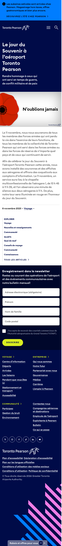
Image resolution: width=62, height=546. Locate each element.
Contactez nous (41, 403)
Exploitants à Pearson (45, 420)
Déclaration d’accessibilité (38, 458)
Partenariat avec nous (45, 370)
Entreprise (40, 357)
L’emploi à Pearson (43, 388)
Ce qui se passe (41, 429)
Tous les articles (15, 259)
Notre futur (39, 366)
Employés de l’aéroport (45, 416)
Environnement (10, 417)
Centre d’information (13, 361)
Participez (7, 408)
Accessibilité (9, 395)
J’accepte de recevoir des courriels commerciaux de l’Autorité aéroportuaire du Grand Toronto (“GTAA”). (32, 332)
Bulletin (37, 425)
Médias (37, 379)
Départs (6, 366)
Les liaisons (8, 375)
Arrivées (6, 370)
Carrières (38, 384)
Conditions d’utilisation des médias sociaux (25, 466)
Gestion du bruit (11, 413)
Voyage (28, 208)
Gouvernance (40, 375)
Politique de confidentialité (43, 470)
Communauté (10, 404)
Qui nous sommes (42, 361)
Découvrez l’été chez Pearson (26, 16)
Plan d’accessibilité (12, 458)
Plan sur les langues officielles (18, 462)
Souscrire (12, 342)
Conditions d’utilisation (15, 470)
